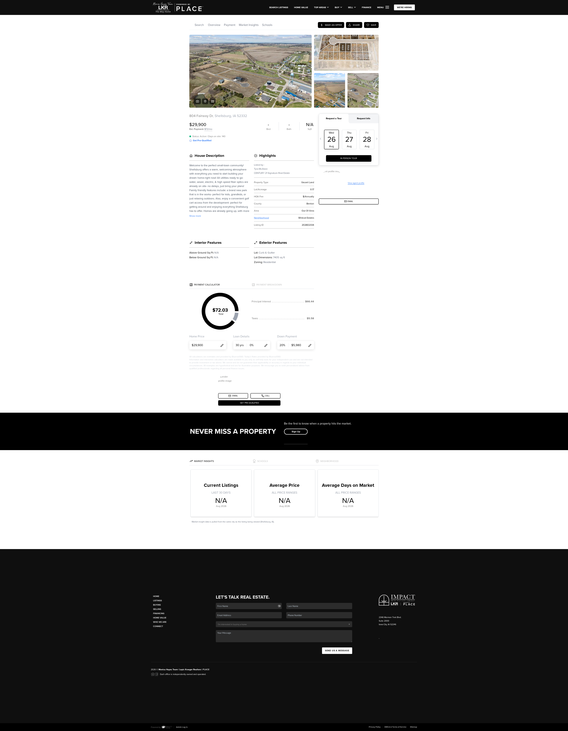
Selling (157, 609)
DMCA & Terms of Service (395, 727)
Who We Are (159, 622)
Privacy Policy (375, 727)
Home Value (301, 7)
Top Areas (320, 7)
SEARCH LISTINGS (278, 7)
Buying (157, 605)
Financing (158, 613)
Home (156, 596)
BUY (337, 7)
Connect (158, 626)
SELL (350, 7)
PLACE (206, 669)
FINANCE (366, 7)
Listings (157, 600)
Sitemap (413, 727)
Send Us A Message (337, 650)
